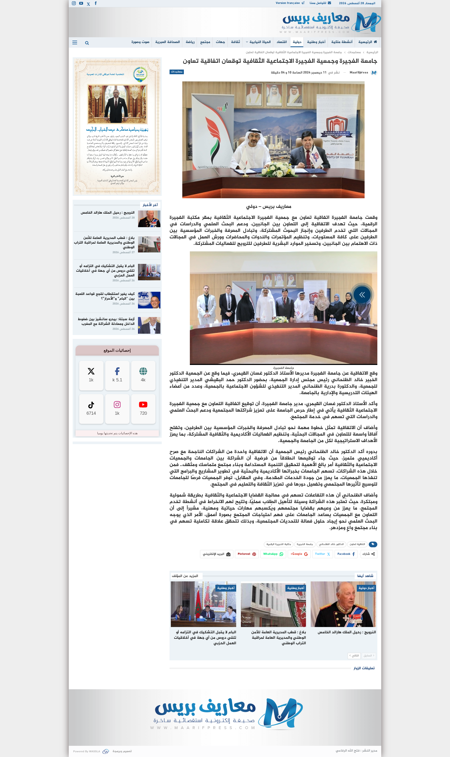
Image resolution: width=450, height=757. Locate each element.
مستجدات (176, 72)
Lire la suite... (225, 737)
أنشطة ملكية (342, 42)
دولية (297, 42)
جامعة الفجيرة (305, 544)
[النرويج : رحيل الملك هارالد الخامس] (343, 604)
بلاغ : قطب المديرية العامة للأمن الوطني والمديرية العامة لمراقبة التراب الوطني (104, 242)
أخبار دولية (366, 588)
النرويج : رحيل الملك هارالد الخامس (108, 213)
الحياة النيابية (260, 42)
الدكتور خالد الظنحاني (331, 544)
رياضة (190, 42)
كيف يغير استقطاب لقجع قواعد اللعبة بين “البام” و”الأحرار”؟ (105, 296)
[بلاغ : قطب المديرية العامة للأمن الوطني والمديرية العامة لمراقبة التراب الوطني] (273, 604)
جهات (220, 42)
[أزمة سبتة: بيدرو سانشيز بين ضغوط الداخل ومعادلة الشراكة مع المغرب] (149, 325)
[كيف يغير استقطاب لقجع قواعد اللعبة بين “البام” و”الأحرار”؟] (149, 300)
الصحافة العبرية (167, 42)
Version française (288, 3)
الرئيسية (365, 42)
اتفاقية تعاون (357, 544)
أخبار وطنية (316, 42)
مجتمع (205, 42)
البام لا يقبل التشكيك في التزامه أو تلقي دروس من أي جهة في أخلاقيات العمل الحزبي (105, 270)
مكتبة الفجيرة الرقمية (278, 544)
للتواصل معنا (318, 3)
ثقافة (235, 42)
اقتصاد (282, 42)
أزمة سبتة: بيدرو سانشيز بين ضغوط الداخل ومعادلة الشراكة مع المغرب (106, 321)
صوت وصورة (140, 42)
